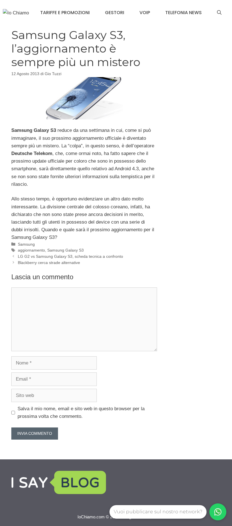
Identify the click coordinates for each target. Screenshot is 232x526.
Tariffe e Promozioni (65, 12)
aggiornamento (31, 250)
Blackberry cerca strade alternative (49, 262)
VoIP (144, 12)
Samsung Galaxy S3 (65, 250)
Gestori (114, 12)
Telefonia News (183, 12)
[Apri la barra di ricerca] (219, 13)
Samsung (26, 244)
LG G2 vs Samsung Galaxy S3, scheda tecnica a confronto (70, 256)
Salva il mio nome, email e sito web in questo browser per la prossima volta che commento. (81, 412)
